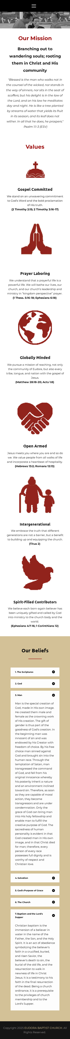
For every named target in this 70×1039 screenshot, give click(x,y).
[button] (34, 6)
